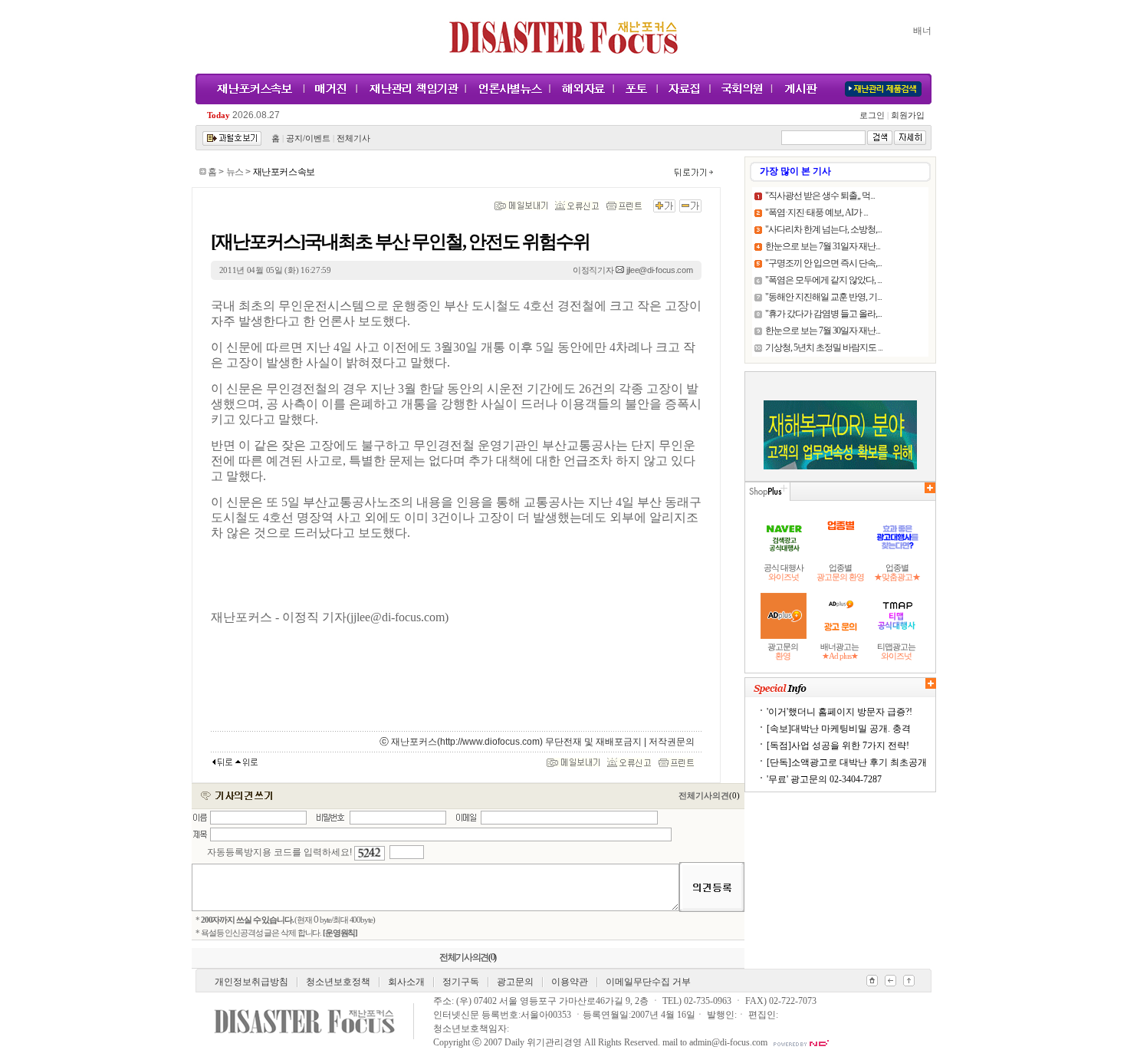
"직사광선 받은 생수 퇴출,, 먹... (820, 195)
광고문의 (515, 981)
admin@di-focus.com (728, 1042)
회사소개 (406, 981)
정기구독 (460, 981)
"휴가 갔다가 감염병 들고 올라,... (823, 313)
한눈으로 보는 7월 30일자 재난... (822, 330)
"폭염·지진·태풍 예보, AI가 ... (816, 212)
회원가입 (907, 115)
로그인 (874, 115)
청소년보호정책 (338, 981)
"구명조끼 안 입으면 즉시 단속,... (823, 263)
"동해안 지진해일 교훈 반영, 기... (823, 296)
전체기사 (353, 138)
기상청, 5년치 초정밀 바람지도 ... (823, 347)
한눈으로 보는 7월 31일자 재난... (822, 246)
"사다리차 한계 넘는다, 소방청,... (823, 229)
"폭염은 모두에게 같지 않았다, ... (823, 280)
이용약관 (569, 981)
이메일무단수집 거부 (648, 981)
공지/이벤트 (308, 138)
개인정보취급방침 (251, 981)
